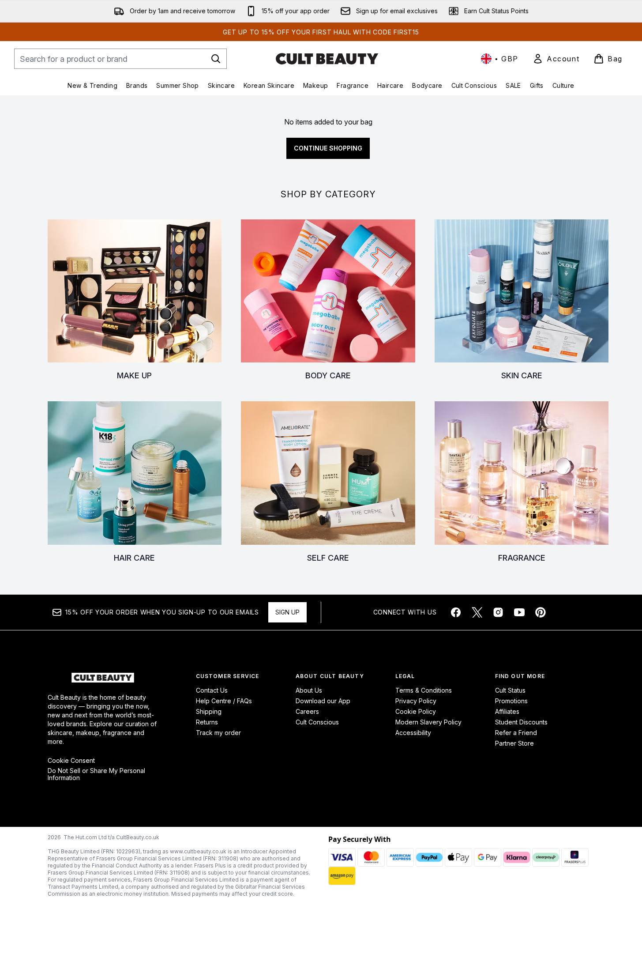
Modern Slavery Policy (428, 722)
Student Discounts (521, 722)
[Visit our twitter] (477, 612)
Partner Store (514, 743)
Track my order (218, 732)
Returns (207, 722)
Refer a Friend (516, 732)
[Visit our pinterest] (540, 612)
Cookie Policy (415, 711)
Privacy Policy (415, 701)
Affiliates (507, 711)
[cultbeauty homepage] (327, 59)
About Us (309, 690)
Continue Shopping (328, 148)
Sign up (287, 612)
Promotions (511, 701)
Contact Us (212, 690)
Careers (307, 711)
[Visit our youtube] (519, 612)
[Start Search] (215, 58)
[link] (556, 59)
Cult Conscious (317, 722)
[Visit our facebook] (455, 612)
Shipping (209, 711)
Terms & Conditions (423, 690)
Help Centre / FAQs (224, 701)
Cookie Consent (71, 760)
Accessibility (413, 732)
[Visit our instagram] (498, 612)
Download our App (323, 701)
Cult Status (510, 690)
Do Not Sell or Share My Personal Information (96, 774)
